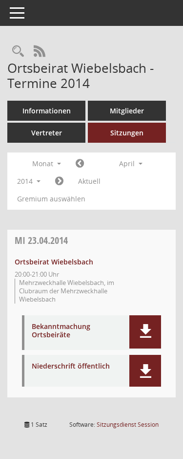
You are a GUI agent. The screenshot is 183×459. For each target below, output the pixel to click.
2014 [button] (26, 181)
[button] (145, 332)
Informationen (46, 110)
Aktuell (89, 181)
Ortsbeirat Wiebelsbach (54, 261)
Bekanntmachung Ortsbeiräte (61, 331)
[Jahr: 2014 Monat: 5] (59, 181)
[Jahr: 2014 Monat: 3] (79, 164)
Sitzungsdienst (128, 424)
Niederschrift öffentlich (71, 366)
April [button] (128, 163)
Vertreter (46, 132)
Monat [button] (43, 163)
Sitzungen (126, 132)
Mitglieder (127, 110)
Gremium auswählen (51, 198)
